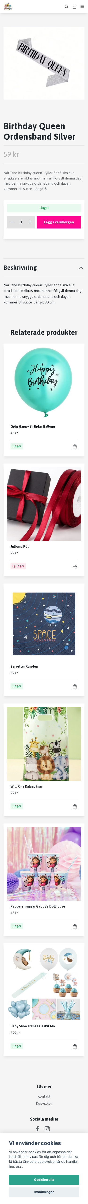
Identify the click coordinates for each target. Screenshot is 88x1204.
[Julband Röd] (75, 566)
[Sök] (66, 6)
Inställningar (44, 1192)
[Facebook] (37, 1129)
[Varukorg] (74, 6)
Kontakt (44, 1096)
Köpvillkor (44, 1103)
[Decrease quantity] (12, 222)
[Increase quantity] (30, 222)
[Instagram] (47, 1129)
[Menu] (82, 6)
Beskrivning (20, 267)
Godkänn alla (44, 1180)
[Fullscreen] (44, 63)
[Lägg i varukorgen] (75, 446)
